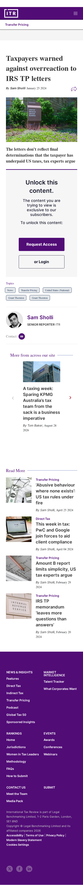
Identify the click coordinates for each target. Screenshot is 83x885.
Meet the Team (16, 793)
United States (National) (57, 290)
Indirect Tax (14, 693)
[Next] (70, 398)
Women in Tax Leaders (22, 754)
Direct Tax (43, 519)
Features (12, 678)
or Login (41, 262)
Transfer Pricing (17, 24)
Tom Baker (34, 425)
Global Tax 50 (16, 714)
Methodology (16, 761)
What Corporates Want (60, 688)
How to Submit (17, 775)
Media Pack (14, 801)
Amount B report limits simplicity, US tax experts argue (56, 569)
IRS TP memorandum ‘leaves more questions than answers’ (51, 613)
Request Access (41, 244)
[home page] (11, 13)
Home (10, 739)
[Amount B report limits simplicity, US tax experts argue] (18, 568)
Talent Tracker (54, 681)
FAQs (10, 768)
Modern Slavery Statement (24, 840)
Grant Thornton (16, 297)
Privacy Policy (55, 835)
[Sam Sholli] (16, 319)
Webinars (50, 754)
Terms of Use (35, 835)
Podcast (12, 707)
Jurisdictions (16, 747)
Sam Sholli (40, 317)
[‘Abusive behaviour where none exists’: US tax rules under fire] (18, 490)
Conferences (53, 747)
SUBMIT (49, 787)
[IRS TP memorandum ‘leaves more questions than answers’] (18, 606)
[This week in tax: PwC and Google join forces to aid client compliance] (18, 529)
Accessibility (14, 835)
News (10, 290)
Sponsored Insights (20, 721)
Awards (49, 739)
